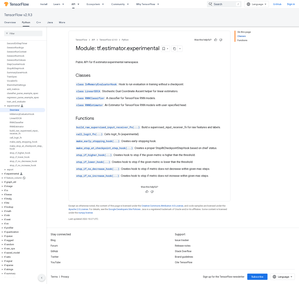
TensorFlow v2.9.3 (18, 15)
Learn (56, 4)
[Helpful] (215, 39)
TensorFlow (81, 39)
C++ (38, 22)
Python (26, 22)
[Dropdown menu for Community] (129, 4)
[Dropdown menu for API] (79, 4)
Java (50, 22)
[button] (22, 106)
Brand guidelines (184, 256)
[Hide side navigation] (41, 277)
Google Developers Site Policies (124, 209)
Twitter (55, 256)
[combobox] (224, 4)
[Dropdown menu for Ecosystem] (104, 4)
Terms (54, 276)
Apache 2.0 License (78, 209)
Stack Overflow (183, 251)
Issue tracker (182, 240)
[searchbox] (23, 33)
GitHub (277, 4)
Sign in (291, 4)
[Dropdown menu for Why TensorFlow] (159, 4)
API (73, 4)
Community (118, 4)
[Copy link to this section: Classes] (93, 76)
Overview (10, 22)
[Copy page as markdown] (174, 49)
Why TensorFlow (145, 4)
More (62, 22)
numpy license (85, 212)
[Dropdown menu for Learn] (64, 4)
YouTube (56, 262)
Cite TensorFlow (183, 262)
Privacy (65, 276)
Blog (53, 240)
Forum (54, 245)
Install (43, 4)
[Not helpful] (220, 39)
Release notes (183, 245)
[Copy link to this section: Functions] (97, 119)
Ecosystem (93, 4)
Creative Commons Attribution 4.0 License (162, 205)
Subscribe (257, 276)
